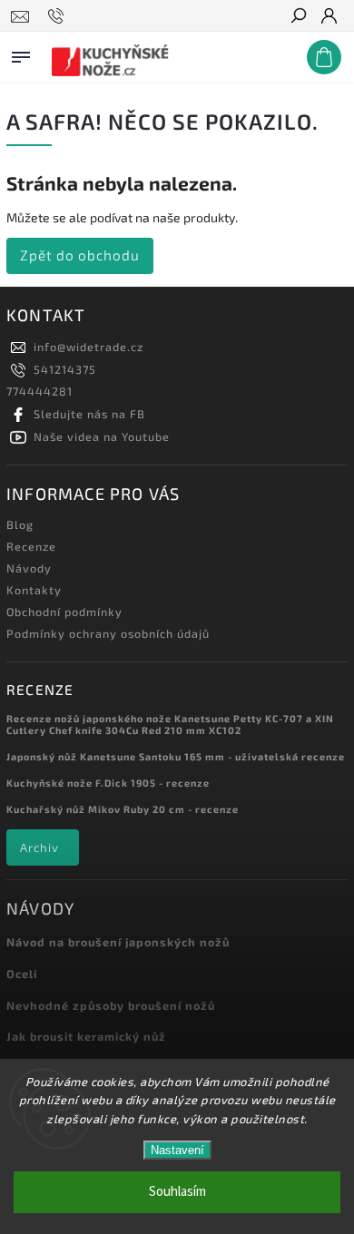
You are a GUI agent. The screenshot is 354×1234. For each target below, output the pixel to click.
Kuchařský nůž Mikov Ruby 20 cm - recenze (122, 809)
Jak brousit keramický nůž (86, 1036)
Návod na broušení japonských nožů (118, 942)
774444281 (39, 391)
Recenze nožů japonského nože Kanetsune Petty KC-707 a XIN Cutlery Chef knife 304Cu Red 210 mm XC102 (170, 724)
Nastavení (177, 1150)
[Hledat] (297, 17)
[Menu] (20, 53)
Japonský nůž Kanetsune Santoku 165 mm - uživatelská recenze (175, 756)
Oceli (21, 973)
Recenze (31, 546)
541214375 (65, 369)
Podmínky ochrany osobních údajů (108, 633)
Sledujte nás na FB (89, 413)
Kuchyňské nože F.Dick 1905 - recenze (108, 782)
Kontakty (34, 590)
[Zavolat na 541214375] (58, 16)
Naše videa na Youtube (102, 436)
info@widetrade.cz (88, 346)
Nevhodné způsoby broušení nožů (110, 1005)
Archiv (39, 847)
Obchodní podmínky (64, 611)
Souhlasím (177, 1191)
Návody (29, 568)
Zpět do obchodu (80, 255)
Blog (20, 524)
